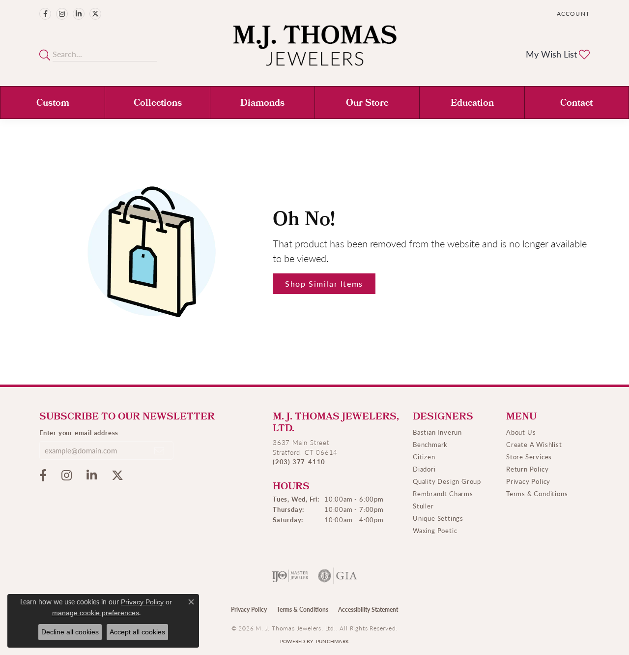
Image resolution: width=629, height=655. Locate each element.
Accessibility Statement (368, 609)
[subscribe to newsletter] (159, 450)
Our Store (367, 104)
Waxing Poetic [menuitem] (435, 530)
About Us (521, 432)
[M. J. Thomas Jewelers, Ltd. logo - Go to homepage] (315, 50)
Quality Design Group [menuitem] (447, 481)
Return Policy (527, 469)
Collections (158, 104)
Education (472, 104)
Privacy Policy (528, 481)
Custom (52, 104)
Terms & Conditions (537, 493)
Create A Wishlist (534, 444)
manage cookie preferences (95, 613)
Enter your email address (78, 432)
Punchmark (332, 641)
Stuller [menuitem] (423, 505)
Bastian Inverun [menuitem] (437, 432)
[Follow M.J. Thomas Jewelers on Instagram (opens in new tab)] (62, 14)
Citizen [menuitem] (424, 456)
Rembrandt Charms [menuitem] (443, 493)
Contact (576, 104)
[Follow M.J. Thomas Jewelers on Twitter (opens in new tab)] (95, 14)
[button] (572, 13)
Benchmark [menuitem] (430, 444)
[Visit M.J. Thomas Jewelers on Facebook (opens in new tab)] (45, 14)
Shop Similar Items (324, 283)
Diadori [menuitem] (424, 469)
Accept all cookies (137, 632)
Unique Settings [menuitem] (438, 518)
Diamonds (262, 104)
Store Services (529, 456)
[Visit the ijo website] (290, 576)
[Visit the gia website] (337, 576)
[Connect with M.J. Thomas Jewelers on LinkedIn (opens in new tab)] (79, 14)
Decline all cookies (70, 632)
